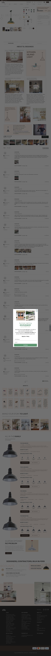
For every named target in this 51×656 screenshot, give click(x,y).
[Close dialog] (37, 310)
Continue (25, 345)
